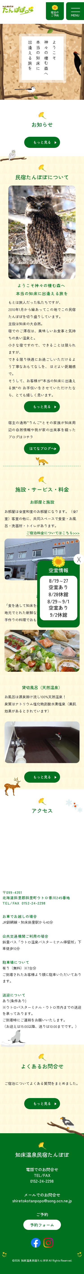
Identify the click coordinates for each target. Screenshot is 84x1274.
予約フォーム (42, 1225)
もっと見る (42, 142)
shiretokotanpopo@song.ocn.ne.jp (42, 1200)
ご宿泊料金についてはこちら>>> (53, 532)
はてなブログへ (41, 448)
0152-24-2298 (42, 1181)
